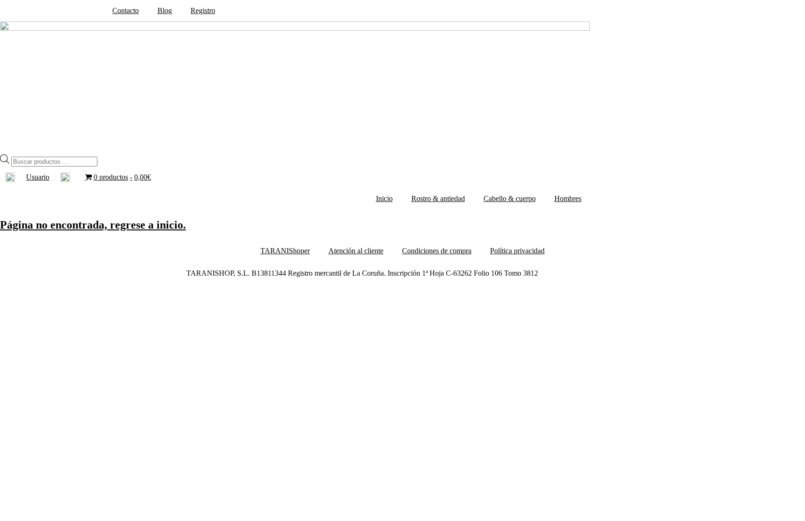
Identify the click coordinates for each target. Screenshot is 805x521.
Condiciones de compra (436, 251)
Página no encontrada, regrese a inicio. (93, 225)
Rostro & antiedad (438, 198)
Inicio (384, 198)
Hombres (567, 198)
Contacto (125, 10)
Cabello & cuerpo (510, 198)
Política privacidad (517, 251)
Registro (203, 10)
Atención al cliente (355, 251)
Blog (164, 10)
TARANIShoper (285, 251)
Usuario (37, 177)
